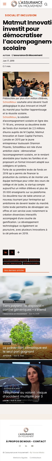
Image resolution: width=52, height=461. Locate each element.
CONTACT (39, 441)
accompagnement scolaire (15, 260)
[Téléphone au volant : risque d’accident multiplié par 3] (26, 382)
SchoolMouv (9, 102)
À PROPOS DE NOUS (18, 441)
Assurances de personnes (14, 302)
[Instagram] (19, 446)
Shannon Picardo (31, 263)
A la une (7, 344)
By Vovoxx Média (37, 452)
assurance (34, 260)
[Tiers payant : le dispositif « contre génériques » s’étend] (26, 296)
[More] (18, 252)
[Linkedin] (5, 252)
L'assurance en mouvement (27, 55)
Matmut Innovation (12, 263)
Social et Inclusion (21, 15)
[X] (12, 252)
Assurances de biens (12, 389)
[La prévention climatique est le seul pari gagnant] (26, 338)
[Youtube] (32, 446)
